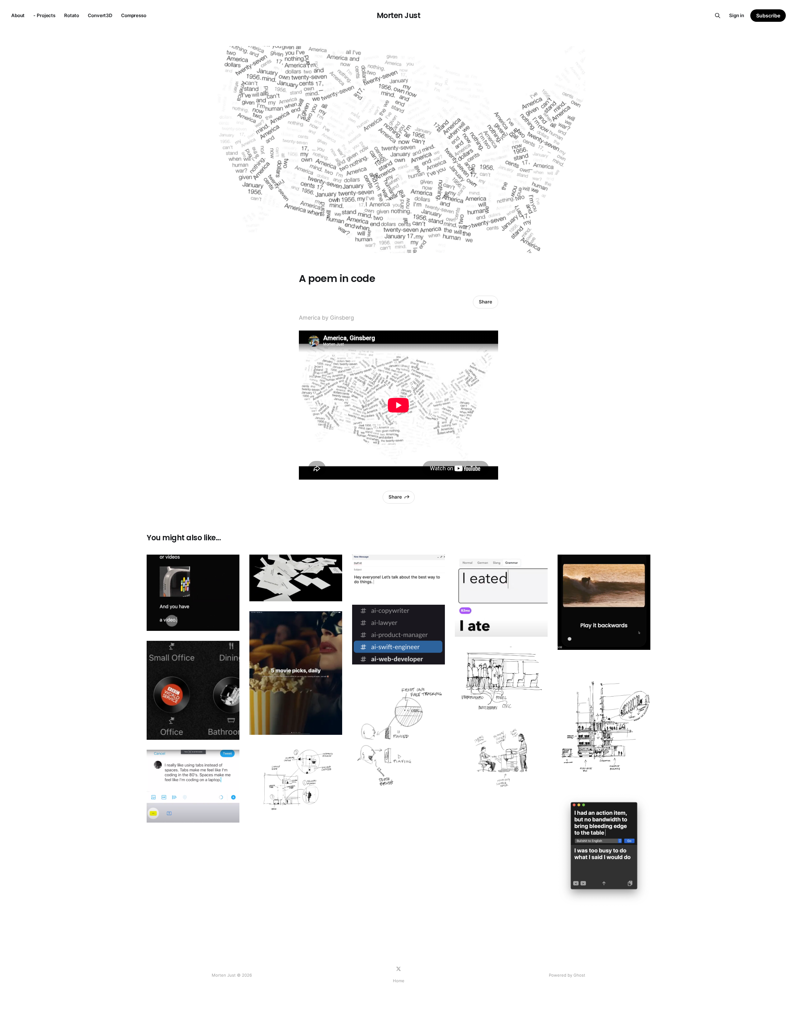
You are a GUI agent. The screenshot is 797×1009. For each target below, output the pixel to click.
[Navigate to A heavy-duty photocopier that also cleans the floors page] (501, 758)
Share (485, 302)
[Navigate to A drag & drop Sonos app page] (193, 690)
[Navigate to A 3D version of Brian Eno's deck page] (295, 578)
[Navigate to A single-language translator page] (604, 850)
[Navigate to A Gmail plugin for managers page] (398, 575)
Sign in (736, 15)
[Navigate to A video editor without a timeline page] (193, 593)
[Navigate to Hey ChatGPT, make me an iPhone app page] (295, 673)
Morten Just (399, 15)
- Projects (44, 15)
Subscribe (768, 15)
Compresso (133, 15)
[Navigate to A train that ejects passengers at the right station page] (501, 681)
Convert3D (100, 15)
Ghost (579, 975)
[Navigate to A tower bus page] (604, 722)
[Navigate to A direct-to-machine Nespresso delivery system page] (295, 779)
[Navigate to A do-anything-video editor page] (604, 602)
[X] (398, 968)
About (18, 15)
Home (398, 980)
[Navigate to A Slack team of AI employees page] (398, 635)
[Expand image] (230, 621)
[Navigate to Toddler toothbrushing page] (398, 736)
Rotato (71, 15)
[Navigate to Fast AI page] (501, 596)
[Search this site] (717, 15)
